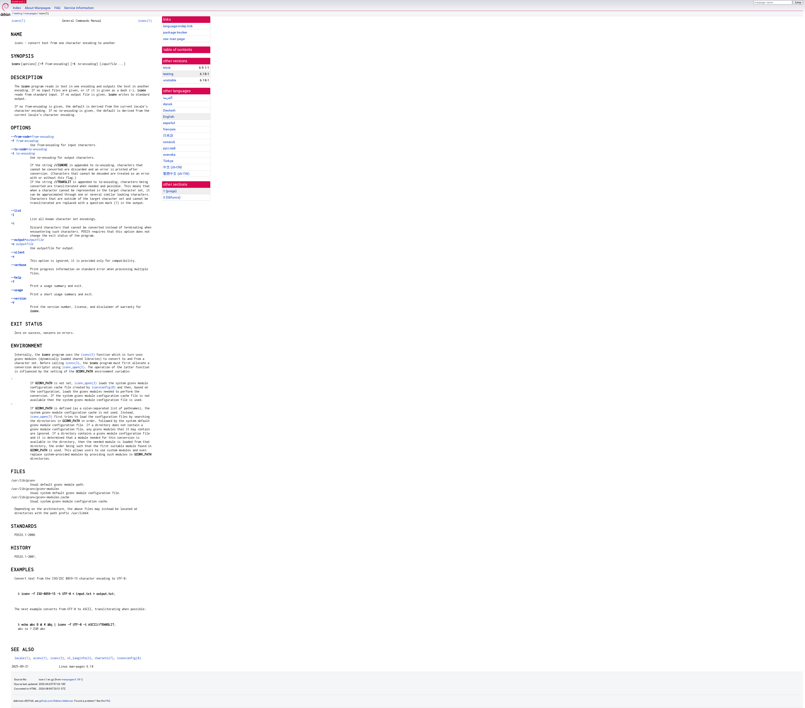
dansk (167, 104)
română (169, 142)
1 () (170, 191)
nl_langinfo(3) (79, 658)
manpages (30, 13)
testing (18, 13)
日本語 (168, 135)
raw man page (174, 39)
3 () (171, 197)
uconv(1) (40, 658)
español (169, 123)
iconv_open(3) (73, 367)
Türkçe (168, 161)
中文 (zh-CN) (172, 167)
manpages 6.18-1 (72, 679)
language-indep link (178, 26)
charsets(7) (104, 658)
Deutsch (169, 110)
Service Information (79, 8)
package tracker (175, 32)
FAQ (57, 8)
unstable (169, 80)
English (168, 117)
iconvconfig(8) (104, 387)
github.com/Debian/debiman (56, 700)
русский (169, 148)
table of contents (178, 50)
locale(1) (22, 658)
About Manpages (38, 8)
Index (17, 8)
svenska (169, 155)
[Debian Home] (5, 8)
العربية (167, 98)
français (169, 129)
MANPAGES (18, 1)
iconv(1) (18, 20)
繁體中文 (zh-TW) (176, 174)
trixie (166, 68)
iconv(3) (88, 354)
